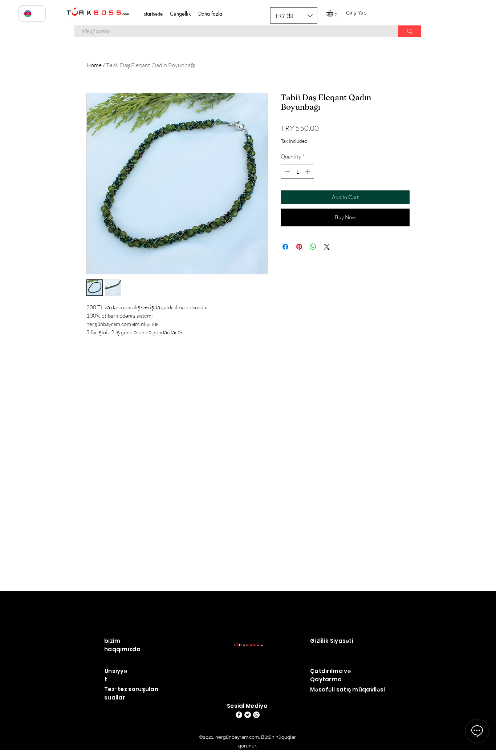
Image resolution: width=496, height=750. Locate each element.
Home (94, 65)
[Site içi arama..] (409, 31)
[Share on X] (326, 246)
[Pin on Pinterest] (299, 246)
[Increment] (308, 171)
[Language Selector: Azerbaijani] (32, 13)
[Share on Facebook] (285, 246)
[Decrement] (287, 171)
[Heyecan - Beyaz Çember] (247, 714)
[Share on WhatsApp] (313, 246)
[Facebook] (239, 714)
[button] (293, 15)
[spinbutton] (298, 171)
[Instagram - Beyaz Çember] (256, 714)
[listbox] (293, 15)
